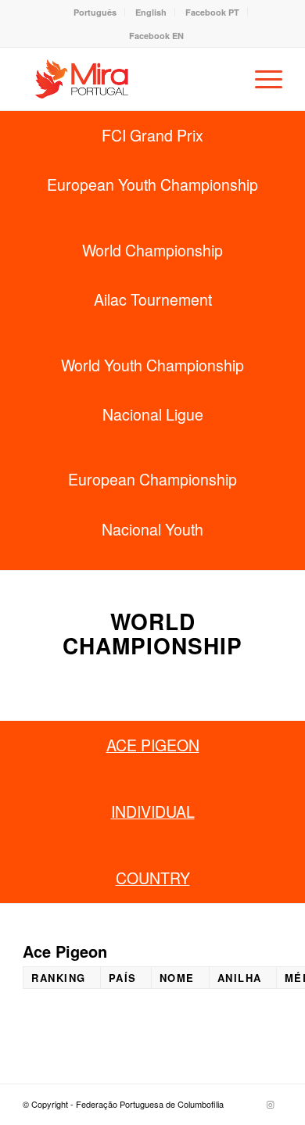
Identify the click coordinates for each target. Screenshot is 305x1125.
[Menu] (260, 79)
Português (95, 12)
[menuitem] (95, 12)
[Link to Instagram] (270, 1104)
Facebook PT (212, 12)
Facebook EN (156, 35)
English (151, 12)
